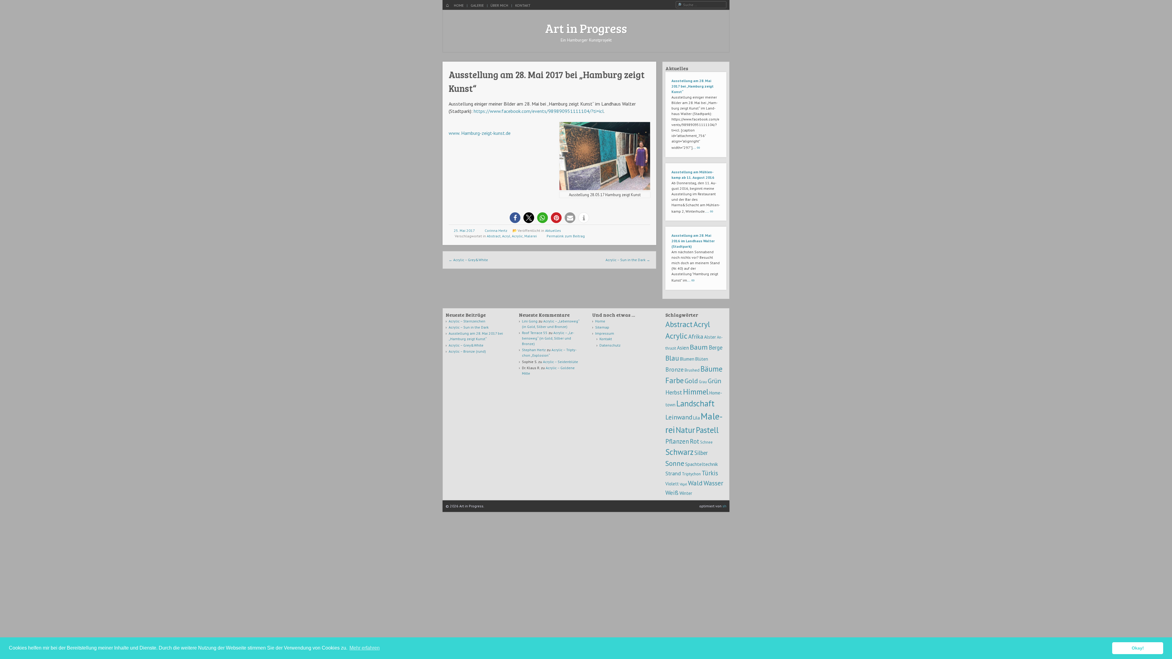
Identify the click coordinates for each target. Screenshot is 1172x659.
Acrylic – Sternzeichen (467, 321)
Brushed (692, 370)
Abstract (494, 236)
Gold (691, 380)
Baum (699, 347)
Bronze (674, 369)
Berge (715, 347)
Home (459, 5)
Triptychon (691, 474)
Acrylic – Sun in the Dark (628, 259)
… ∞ (696, 147)
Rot (694, 441)
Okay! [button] (1138, 648)
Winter (685, 493)
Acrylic (517, 236)
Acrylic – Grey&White (468, 259)
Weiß (671, 492)
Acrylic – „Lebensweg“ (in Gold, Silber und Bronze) (548, 338)
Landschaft (695, 403)
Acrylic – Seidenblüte (560, 361)
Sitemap (602, 327)
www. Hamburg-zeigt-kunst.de (480, 133)
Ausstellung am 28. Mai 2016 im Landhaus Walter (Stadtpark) (693, 241)
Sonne (674, 463)
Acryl (506, 236)
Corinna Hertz (496, 230)
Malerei (530, 236)
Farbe (674, 380)
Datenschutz (609, 345)
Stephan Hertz (534, 350)
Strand (673, 473)
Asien (683, 347)
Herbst (673, 392)
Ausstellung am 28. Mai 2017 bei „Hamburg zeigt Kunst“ (692, 86)
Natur (685, 430)
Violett (672, 484)
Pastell (707, 430)
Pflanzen (677, 441)
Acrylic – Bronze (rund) (467, 351)
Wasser (713, 483)
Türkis (710, 473)
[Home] (447, 5)
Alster (710, 337)
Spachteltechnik (701, 464)
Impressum (604, 333)
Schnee (706, 442)
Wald (695, 483)
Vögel (683, 484)
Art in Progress (586, 28)
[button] (515, 217)
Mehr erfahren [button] (364, 647)
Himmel (695, 392)
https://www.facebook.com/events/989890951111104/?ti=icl (539, 111)
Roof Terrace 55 (535, 332)
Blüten (701, 359)
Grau (703, 381)
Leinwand (678, 417)
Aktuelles (553, 230)
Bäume (711, 369)
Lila (696, 418)
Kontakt (522, 5)
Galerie (477, 5)
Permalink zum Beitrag (566, 236)
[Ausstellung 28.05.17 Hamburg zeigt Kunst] (604, 188)
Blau (672, 357)
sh (724, 506)
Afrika (695, 336)
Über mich (499, 5)
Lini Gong (529, 321)
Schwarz (679, 452)
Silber (701, 452)
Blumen (687, 359)
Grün (714, 380)
